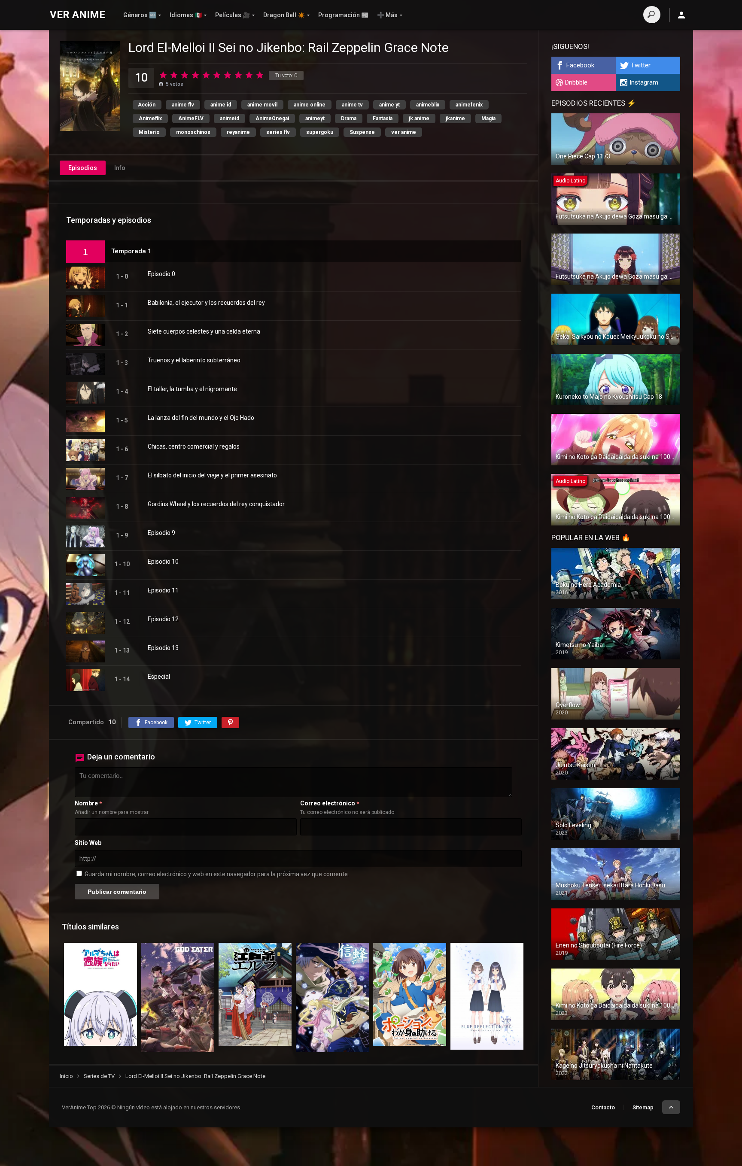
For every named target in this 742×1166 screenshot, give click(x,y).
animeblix (427, 105)
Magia (488, 118)
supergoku (319, 132)
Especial (159, 676)
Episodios (82, 167)
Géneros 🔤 (139, 15)
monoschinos (193, 132)
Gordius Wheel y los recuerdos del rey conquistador (216, 504)
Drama (348, 118)
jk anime (419, 118)
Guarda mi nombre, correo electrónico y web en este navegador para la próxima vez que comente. (217, 874)
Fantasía (382, 118)
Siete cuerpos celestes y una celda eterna (204, 331)
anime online (309, 105)
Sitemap (643, 1107)
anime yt (389, 105)
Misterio (149, 132)
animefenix (469, 105)
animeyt (315, 118)
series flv (278, 132)
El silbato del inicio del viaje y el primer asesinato (212, 475)
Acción (146, 105)
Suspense (362, 132)
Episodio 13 (163, 647)
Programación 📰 (343, 15)
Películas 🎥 (232, 15)
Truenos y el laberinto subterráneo (194, 360)
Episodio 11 (163, 590)
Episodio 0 (161, 273)
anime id (220, 105)
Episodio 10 (163, 561)
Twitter (641, 65)
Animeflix (150, 118)
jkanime (455, 118)
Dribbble (576, 82)
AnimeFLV (191, 118)
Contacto (603, 1107)
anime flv (183, 105)
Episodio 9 (161, 532)
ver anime (403, 132)
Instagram (643, 82)
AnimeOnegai (272, 118)
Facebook (580, 65)
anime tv (352, 105)
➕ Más (387, 15)
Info (119, 167)
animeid (229, 118)
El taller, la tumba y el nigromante (192, 389)
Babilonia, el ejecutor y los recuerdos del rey (206, 302)
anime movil (262, 105)
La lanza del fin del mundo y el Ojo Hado (201, 417)
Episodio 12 (163, 619)
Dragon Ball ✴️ (284, 15)
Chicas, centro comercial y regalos (194, 446)
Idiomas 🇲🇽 (186, 15)
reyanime (238, 132)
